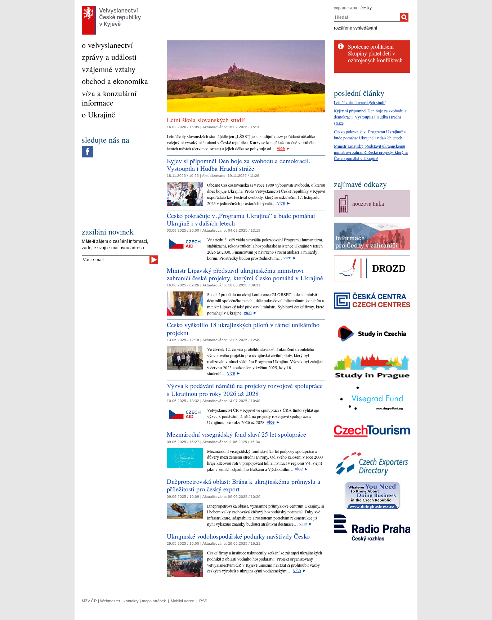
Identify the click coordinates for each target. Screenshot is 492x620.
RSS (203, 601)
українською (346, 7)
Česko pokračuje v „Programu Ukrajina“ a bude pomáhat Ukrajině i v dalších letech (241, 219)
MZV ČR (89, 601)
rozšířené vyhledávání (355, 28)
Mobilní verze (182, 601)
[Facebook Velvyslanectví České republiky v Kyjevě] (87, 147)
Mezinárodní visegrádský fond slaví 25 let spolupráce (236, 434)
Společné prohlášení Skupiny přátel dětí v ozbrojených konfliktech (375, 53)
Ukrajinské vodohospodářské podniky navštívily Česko (238, 536)
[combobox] (367, 17)
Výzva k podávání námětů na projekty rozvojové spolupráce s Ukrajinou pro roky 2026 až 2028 (245, 389)
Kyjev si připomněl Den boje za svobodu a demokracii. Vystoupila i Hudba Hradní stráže (238, 164)
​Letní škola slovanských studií (206, 119)
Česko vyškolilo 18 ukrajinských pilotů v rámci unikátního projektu (243, 328)
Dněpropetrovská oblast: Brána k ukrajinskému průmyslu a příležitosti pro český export (243, 485)
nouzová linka (368, 203)
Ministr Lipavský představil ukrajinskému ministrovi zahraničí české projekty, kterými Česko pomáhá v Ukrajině (245, 274)
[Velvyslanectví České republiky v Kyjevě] (111, 7)
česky (366, 7)
